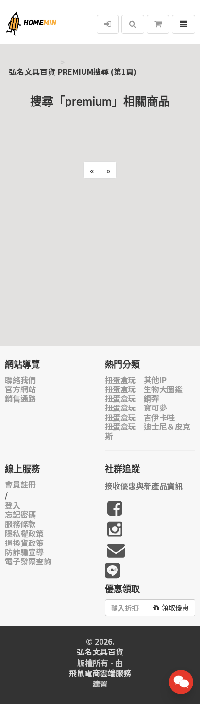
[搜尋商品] (132, 24)
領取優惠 (175, 607)
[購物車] (158, 24)
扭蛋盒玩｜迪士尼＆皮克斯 (147, 431)
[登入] (108, 24)
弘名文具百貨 (32, 71)
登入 (12, 505)
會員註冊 (20, 484)
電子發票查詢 (28, 561)
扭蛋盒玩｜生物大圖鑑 (144, 389)
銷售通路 (20, 398)
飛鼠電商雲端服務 (100, 673)
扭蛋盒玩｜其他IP (136, 380)
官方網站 (20, 389)
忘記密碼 (20, 514)
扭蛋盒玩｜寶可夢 (136, 407)
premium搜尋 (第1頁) (97, 71)
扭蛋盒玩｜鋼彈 (132, 398)
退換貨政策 (24, 542)
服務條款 (20, 523)
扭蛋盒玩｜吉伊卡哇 (140, 417)
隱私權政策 (24, 533)
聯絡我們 (20, 380)
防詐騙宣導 (24, 552)
